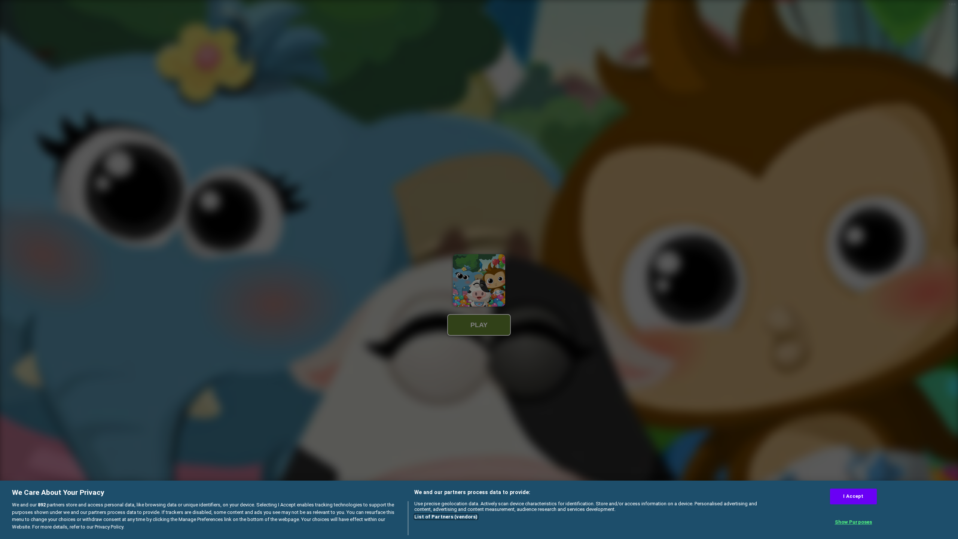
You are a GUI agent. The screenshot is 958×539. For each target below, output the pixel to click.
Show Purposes (853, 522)
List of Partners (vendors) (446, 517)
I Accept (853, 496)
